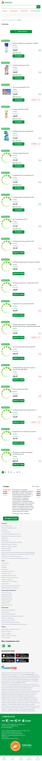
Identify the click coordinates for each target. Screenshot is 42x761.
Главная (3, 20)
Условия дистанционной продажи (12, 542)
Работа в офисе (6, 633)
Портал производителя (9, 614)
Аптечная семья (6, 593)
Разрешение (5, 540)
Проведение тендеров (8, 610)
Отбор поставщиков (8, 618)
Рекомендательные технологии (11, 586)
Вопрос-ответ (6, 603)
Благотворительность (8, 571)
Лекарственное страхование (10, 577)
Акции (5, 11)
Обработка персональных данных (12, 556)
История (4, 565)
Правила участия (7, 597)
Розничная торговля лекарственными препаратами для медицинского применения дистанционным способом (18, 553)
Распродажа (13, 11)
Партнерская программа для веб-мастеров (14, 624)
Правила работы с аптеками (10, 588)
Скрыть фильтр (22, 31)
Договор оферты (7, 548)
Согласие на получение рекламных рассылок (15, 558)
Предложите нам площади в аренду (12, 616)
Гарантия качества (7, 579)
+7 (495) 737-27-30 (8, 717)
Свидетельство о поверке (9, 581)
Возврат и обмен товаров (9, 546)
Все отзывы (35, 486)
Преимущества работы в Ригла (11, 629)
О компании (5, 563)
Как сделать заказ (7, 526)
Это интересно (6, 532)
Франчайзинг (6, 612)
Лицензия (4, 538)
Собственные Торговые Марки (11, 622)
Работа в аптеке (6, 631)
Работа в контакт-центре (9, 635)
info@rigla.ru (15, 738)
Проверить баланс (7, 599)
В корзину (18, 56)
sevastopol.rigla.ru (29, 674)
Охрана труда (6, 637)
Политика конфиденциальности (11, 534)
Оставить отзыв (11, 518)
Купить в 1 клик (18, 252)
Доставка (4, 530)
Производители (11, 20)
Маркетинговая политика (9, 544)
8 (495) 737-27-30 (21, 682)
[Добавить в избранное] (10, 44)
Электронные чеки (7, 605)
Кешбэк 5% (24, 11)
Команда (4, 567)
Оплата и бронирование (9, 528)
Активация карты (7, 595)
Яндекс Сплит (5, 40)
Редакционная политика (9, 575)
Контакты (4, 569)
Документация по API (8, 620)
